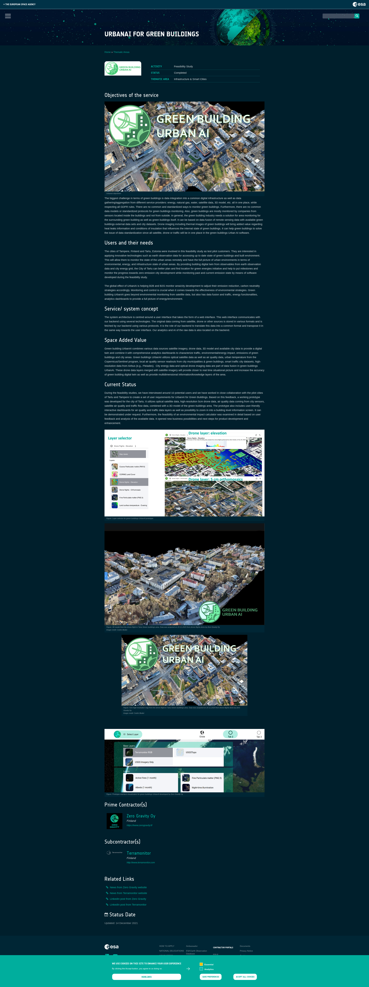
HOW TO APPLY (166, 946)
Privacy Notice (246, 951)
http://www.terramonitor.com (141, 862)
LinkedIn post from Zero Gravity (128, 898)
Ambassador (192, 946)
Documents (245, 946)
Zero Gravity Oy (141, 816)
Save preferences (210, 977)
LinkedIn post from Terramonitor (128, 904)
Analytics (209, 969)
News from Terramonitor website (128, 893)
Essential (208, 964)
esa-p (215, 954)
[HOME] (111, 946)
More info (147, 977)
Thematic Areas (121, 52)
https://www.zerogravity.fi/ (139, 825)
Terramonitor (139, 853)
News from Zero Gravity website (128, 887)
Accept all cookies (245, 977)
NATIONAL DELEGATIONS (171, 951)
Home (108, 52)
